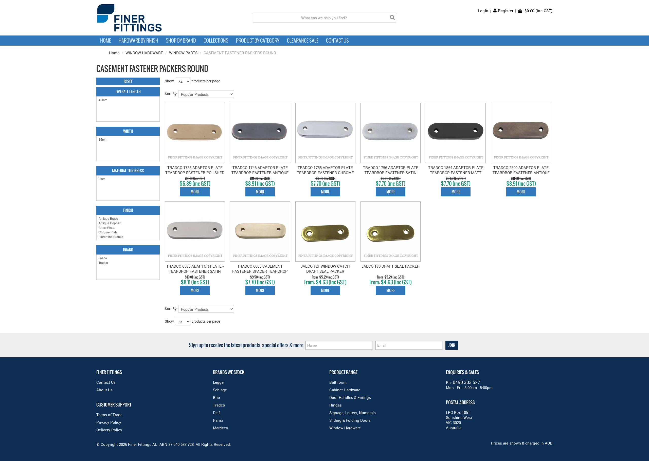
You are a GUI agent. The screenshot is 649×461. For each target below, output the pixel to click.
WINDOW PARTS (183, 52)
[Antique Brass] (128, 218)
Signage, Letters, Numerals (352, 412)
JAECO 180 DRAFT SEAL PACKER (391, 266)
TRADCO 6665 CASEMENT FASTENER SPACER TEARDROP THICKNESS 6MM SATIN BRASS (260, 271)
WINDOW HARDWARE (144, 52)
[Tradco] (128, 262)
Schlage (220, 389)
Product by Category (257, 40)
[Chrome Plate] (128, 232)
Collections (216, 40)
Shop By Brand (181, 40)
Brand (128, 250)
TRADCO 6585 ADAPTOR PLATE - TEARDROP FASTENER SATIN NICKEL (195, 271)
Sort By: (171, 93)
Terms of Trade (109, 414)
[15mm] (128, 139)
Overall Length (128, 92)
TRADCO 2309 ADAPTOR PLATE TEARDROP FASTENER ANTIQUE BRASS (521, 172)
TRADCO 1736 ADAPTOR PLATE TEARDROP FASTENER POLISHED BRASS (194, 172)
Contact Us (337, 40)
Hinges (335, 405)
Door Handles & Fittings (350, 397)
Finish (128, 210)
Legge (218, 382)
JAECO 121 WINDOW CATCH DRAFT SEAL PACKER (325, 269)
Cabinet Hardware (344, 389)
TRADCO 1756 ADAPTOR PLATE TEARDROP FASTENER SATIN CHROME (390, 172)
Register (505, 10)
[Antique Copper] (128, 223)
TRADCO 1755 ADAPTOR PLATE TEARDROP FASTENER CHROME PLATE (325, 172)
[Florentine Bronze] (128, 236)
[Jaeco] (128, 258)
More (195, 192)
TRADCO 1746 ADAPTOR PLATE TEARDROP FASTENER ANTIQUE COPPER (260, 172)
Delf (216, 412)
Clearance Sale (302, 40)
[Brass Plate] (128, 227)
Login (483, 11)
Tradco (219, 405)
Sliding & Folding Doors (350, 420)
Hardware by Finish (138, 40)
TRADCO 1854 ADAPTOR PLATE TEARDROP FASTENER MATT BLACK (455, 172)
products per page (205, 81)
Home (105, 40)
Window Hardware (345, 427)
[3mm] (128, 179)
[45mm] (128, 100)
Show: (170, 81)
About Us (104, 389)
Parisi (218, 420)
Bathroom (338, 382)
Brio (216, 397)
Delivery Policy (109, 429)
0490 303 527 (466, 382)
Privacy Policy (108, 422)
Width (128, 131)
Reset (128, 81)
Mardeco (220, 427)
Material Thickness (128, 171)
